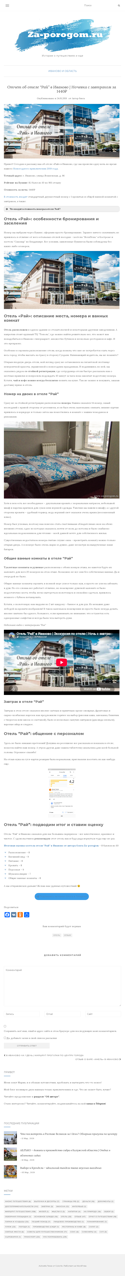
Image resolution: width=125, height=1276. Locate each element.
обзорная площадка (18, 1217)
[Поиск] (119, 5)
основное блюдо (46, 1217)
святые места (14, 1232)
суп (103, 1232)
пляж (10, 1227)
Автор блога (78, 98)
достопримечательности (21, 1206)
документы (105, 1201)
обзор (109, 1211)
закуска (62, 1206)
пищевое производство (69, 1222)
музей (44, 1211)
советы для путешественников (47, 1232)
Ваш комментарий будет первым (62, 926)
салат (93, 1227)
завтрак (47, 1206)
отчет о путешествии (103, 1217)
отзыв (67, 935)
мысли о (58, 1211)
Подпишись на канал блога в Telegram (63, 896)
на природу (92, 1211)
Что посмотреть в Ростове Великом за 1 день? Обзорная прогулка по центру (68, 1133)
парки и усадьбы (17, 1222)
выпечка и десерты (46, 1201)
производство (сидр (46, 1227)
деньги (89, 1201)
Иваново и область (62, 71)
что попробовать (55, 1237)
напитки (74, 1211)
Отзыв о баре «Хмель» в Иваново (97, 1059)
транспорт (32, 1237)
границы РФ (71, 1201)
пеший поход (41, 1222)
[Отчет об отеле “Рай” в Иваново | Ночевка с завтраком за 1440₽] (61, 131)
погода (24, 1227)
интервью (79, 1206)
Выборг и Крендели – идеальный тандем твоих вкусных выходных (61, 1167)
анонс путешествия (18, 1201)
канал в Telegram (95, 1103)
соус (74, 1232)
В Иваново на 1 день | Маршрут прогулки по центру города (45, 1055)
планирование (97, 1222)
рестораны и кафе (74, 1227)
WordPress (81, 1266)
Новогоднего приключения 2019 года (35, 168)
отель (57, 935)
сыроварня (13, 1237)
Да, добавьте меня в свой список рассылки (31, 1038)
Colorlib (59, 1266)
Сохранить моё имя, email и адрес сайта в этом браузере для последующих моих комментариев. (60, 1031)
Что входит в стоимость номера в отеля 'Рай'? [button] (35, 209)
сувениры (89, 1232)
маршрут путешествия (20, 1211)
